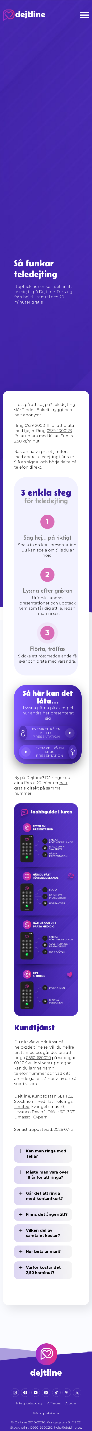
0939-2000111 (37, 425)
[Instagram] (15, 1392)
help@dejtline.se (31, 1047)
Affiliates (54, 1403)
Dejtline (21, 1422)
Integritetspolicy (29, 1403)
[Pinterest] (67, 1392)
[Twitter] (77, 1392)
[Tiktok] (56, 1392)
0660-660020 (38, 1057)
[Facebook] (25, 1392)
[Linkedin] (46, 1392)
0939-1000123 (59, 430)
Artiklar (70, 1403)
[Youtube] (35, 1392)
